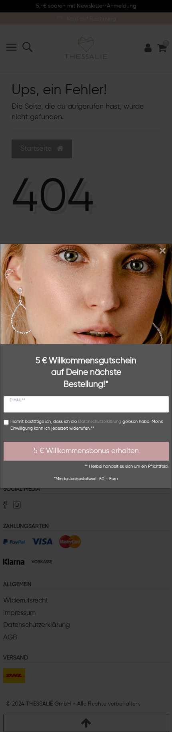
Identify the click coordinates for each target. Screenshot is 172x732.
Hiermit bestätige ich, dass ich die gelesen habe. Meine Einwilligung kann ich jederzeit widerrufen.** (86, 425)
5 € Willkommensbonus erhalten (86, 451)
